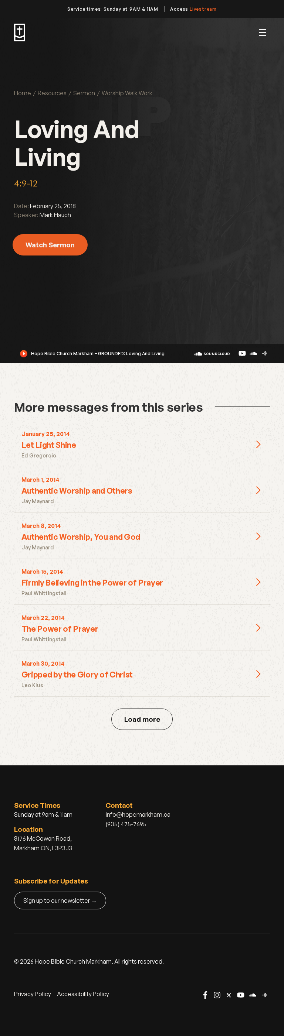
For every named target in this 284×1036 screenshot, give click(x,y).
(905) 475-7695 (125, 824)
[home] (19, 32)
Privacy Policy (32, 994)
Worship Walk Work (127, 93)
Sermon (84, 93)
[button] (262, 32)
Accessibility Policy (83, 994)
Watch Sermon (50, 244)
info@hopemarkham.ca (137, 814)
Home (22, 93)
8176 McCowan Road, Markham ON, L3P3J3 (43, 843)
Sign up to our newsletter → (60, 900)
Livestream (203, 9)
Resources (52, 93)
